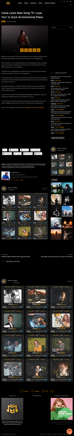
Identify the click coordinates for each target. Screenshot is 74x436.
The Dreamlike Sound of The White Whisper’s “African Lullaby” (59, 89)
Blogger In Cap (15, 172)
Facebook (28, 108)
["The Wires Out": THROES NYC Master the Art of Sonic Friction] (56, 234)
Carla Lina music (30, 164)
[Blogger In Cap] (5, 176)
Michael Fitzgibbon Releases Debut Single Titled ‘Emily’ (15, 256)
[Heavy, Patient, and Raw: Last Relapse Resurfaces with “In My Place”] (67, 211)
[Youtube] (22, 179)
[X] (70, 4)
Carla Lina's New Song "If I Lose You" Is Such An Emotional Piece (18, 167)
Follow (45, 189)
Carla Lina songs (40, 164)
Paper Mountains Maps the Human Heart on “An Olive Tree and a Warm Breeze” (61, 112)
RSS (47, 391)
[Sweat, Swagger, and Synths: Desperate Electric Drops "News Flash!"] (67, 234)
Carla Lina (9, 164)
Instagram (41, 108)
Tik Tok (33, 108)
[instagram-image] (9, 200)
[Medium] (70, 1)
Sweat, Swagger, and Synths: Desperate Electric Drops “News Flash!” (61, 130)
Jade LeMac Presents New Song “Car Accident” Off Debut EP (57, 256)
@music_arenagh (12, 187)
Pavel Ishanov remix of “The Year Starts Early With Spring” (61, 77)
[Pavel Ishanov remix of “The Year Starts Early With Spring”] (56, 188)
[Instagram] (64, 1)
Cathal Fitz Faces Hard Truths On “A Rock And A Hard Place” (61, 118)
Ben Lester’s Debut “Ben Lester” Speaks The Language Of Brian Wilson (61, 95)
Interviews (53, 103)
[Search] (71, 27)
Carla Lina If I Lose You (19, 164)
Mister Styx (58, 80)
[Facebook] (61, 1)
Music (3, 21)
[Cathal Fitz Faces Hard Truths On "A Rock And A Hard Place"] (67, 223)
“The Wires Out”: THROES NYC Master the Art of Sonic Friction (61, 124)
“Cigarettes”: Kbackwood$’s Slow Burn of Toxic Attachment (61, 83)
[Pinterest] (30, 50)
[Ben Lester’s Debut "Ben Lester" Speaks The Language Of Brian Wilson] (67, 199)
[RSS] (43, 391)
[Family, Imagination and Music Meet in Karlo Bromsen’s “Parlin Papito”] (56, 211)
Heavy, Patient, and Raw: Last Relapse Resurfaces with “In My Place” (60, 106)
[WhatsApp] (34, 50)
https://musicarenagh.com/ (18, 175)
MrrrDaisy (57, 97)
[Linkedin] (67, 1)
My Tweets (54, 141)
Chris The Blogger (59, 109)
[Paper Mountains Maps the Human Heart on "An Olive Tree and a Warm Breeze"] (56, 223)
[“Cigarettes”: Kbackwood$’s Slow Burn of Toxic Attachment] (67, 188)
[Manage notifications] (70, 432)
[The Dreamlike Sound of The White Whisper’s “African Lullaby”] (56, 199)
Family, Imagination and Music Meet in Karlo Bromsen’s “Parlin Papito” (60, 100)
